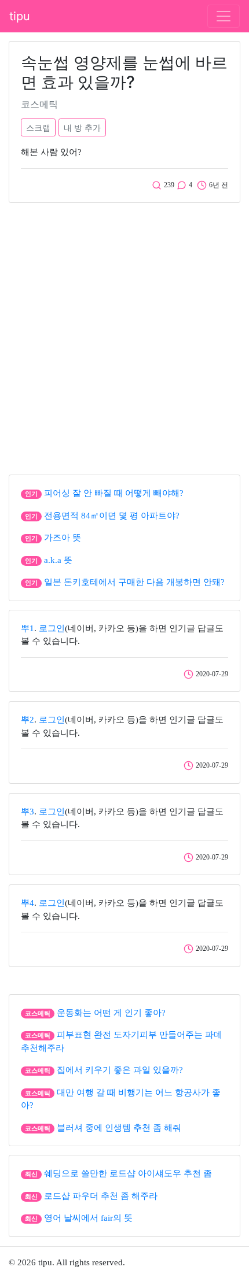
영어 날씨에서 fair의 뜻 (88, 1218)
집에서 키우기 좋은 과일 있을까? (120, 1070)
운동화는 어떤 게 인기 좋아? (111, 1012)
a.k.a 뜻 (58, 560)
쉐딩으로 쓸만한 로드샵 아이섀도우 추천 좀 (128, 1173)
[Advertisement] (124, 336)
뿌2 (27, 719)
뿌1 (27, 628)
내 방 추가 (82, 127)
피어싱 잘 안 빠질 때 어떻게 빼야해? (114, 493)
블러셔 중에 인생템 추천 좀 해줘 (119, 1127)
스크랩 (38, 127)
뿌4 (27, 902)
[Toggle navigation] (223, 16)
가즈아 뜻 (62, 537)
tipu (19, 16)
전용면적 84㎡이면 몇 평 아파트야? (112, 515)
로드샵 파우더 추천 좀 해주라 (101, 1196)
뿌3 (27, 811)
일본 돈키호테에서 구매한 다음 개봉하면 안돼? (134, 582)
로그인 (52, 628)
